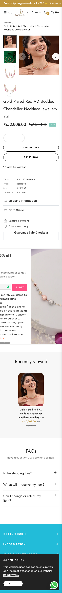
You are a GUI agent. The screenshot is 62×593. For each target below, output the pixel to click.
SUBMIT (20, 287)
